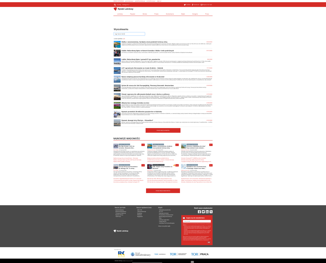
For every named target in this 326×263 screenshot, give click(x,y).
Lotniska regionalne (164, 220)
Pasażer (132, 14)
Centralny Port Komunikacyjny (166, 223)
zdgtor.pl (159, 1)
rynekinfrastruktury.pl (140, 1)
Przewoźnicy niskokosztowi (166, 215)
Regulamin (140, 216)
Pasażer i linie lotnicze (124, 144)
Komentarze (170, 14)
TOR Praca (118, 216)
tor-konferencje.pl (151, 1)
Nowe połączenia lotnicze (165, 216)
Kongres (195, 14)
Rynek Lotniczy (119, 215)
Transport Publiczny (121, 213)
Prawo (156, 14)
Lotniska (120, 14)
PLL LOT (161, 211)
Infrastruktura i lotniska (158, 165)
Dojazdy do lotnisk (164, 213)
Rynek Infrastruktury (121, 211)
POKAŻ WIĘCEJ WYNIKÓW (163, 130)
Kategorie (125, 4)
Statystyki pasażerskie (165, 210)
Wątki (183, 14)
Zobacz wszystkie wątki (164, 226)
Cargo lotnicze (162, 221)
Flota (160, 218)
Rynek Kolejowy (120, 210)
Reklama (139, 215)
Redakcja (139, 213)
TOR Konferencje (141, 211)
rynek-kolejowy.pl (129, 1)
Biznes (145, 14)
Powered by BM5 (130, 260)
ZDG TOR (139, 210)
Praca (207, 14)
